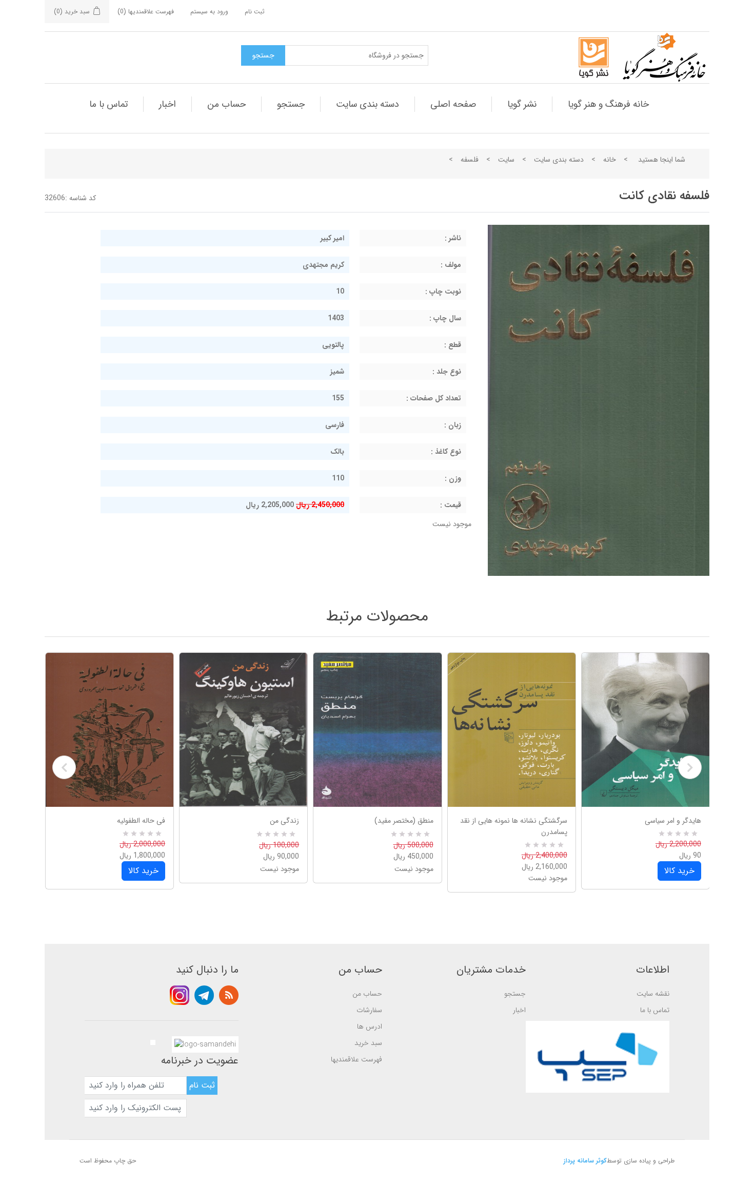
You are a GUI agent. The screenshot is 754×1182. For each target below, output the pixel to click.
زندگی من (284, 820)
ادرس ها (369, 1026)
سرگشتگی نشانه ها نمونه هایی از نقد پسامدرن (513, 826)
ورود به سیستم (209, 11)
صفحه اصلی (453, 104)
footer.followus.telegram (204, 995)
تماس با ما (108, 104)
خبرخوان (229, 995)
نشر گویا (522, 104)
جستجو (291, 104)
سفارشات (369, 1010)
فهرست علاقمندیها (356, 1059)
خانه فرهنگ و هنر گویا (608, 104)
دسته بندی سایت (367, 104)
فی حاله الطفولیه (141, 820)
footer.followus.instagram (179, 995)
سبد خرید (368, 1043)
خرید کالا (143, 870)
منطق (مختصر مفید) (403, 820)
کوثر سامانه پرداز (585, 1161)
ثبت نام (255, 11)
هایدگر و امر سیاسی (673, 820)
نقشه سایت (653, 993)
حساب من (226, 104)
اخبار (167, 104)
